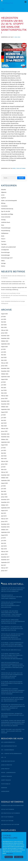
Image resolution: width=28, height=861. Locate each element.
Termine (3, 241)
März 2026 (4, 327)
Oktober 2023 (4, 406)
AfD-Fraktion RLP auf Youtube (10, 824)
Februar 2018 (4, 551)
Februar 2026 (4, 330)
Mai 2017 (3, 565)
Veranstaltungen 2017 (7, 258)
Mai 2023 (3, 420)
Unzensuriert (5, 791)
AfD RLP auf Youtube (7, 820)
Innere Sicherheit (5, 217)
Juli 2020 (3, 486)
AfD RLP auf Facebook (7, 809)
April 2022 (3, 456)
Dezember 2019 (5, 499)
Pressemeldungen (6, 228)
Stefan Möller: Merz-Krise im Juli (11, 650)
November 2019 (5, 502)
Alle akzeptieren (8, 857)
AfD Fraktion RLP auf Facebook (10, 813)
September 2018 (5, 532)
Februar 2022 (4, 461)
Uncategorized (5, 249)
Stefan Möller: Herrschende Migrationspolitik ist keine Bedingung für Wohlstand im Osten (13, 621)
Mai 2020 (3, 491)
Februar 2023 (4, 428)
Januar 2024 (4, 398)
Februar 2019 (4, 518)
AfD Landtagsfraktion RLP (9, 746)
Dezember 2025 (5, 335)
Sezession (4, 787)
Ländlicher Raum (5, 222)
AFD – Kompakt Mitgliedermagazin (11, 753)
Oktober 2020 (4, 477)
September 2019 (5, 507)
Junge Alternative (6, 765)
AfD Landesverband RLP (8, 742)
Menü (25, 2)
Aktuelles (3, 189)
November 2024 (5, 371)
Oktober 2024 (4, 374)
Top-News (3, 244)
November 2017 (5, 559)
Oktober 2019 (4, 505)
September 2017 (5, 562)
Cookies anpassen (18, 857)
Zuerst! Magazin (6, 780)
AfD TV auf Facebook (7, 817)
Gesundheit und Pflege (7, 214)
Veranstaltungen (5, 252)
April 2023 (3, 423)
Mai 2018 (3, 543)
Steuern (3, 238)
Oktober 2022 (4, 439)
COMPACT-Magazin (6, 776)
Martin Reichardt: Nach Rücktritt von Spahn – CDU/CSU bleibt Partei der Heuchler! (12, 731)
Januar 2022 (4, 464)
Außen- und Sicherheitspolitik (9, 200)
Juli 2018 (3, 538)
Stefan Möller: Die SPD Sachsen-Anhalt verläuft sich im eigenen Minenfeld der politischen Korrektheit (13, 589)
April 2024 (3, 390)
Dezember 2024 (5, 368)
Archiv (2, 195)
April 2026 (3, 324)
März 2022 (4, 458)
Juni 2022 (3, 450)
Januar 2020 (4, 497)
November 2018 (5, 527)
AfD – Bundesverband (7, 750)
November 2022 (5, 436)
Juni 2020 (3, 488)
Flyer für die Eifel (5, 211)
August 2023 (4, 412)
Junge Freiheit (5, 768)
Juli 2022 (3, 447)
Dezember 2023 (5, 401)
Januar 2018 (4, 554)
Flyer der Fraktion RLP (8, 761)
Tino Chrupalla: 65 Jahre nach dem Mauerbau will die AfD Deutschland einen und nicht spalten (12, 628)
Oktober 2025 (4, 341)
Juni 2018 (3, 540)
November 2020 (5, 475)
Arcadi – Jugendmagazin (8, 772)
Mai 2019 (3, 513)
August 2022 (4, 445)
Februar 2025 (4, 363)
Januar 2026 (4, 333)
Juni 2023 (3, 417)
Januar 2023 (4, 431)
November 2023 (5, 404)
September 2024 (5, 376)
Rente (2, 236)
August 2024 (4, 379)
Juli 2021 (3, 466)
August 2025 (4, 346)
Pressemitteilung (5, 230)
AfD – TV (3, 757)
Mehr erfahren (9, 853)
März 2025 (4, 360)
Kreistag (3, 219)
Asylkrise (3, 197)
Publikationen (20, 168)
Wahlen (3, 266)
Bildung (3, 203)
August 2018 (4, 535)
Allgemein (3, 192)
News (14, 168)
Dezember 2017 (5, 557)
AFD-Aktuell (16, 584)
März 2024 (4, 393)
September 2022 (5, 442)
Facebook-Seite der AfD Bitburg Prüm (12, 805)
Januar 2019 (4, 521)
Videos (3, 260)
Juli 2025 (3, 349)
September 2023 (5, 409)
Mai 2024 (3, 387)
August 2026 (4, 313)
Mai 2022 (3, 453)
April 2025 (3, 357)
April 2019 (3, 516)
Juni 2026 (3, 319)
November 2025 (5, 338)
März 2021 (4, 469)
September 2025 (5, 344)
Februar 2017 (4, 568)
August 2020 (4, 483)
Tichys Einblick (5, 784)
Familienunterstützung (7, 208)
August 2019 (4, 510)
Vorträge (3, 263)
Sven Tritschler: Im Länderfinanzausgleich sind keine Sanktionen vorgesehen (11, 596)
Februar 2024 (4, 395)
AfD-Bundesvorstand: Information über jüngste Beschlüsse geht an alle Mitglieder (12, 715)
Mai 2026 (3, 322)
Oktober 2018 (4, 529)
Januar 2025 (4, 365)
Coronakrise (4, 206)
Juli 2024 (3, 382)
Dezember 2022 (5, 434)
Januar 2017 (4, 570)
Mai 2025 (3, 354)
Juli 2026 (3, 316)
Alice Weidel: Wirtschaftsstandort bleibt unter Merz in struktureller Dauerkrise (12, 683)
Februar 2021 (4, 472)
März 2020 (4, 494)
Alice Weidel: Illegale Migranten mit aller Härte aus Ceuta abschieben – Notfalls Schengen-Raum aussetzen (12, 644)
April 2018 (3, 546)
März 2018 (4, 548)
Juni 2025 (3, 352)
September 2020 (5, 480)
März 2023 (4, 426)
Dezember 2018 (5, 524)
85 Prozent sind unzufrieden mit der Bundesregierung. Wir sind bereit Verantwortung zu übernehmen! (14, 295)
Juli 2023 (3, 415)
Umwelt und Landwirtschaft (8, 247)
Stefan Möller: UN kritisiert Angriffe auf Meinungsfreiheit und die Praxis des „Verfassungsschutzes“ (12, 699)
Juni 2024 (3, 385)
